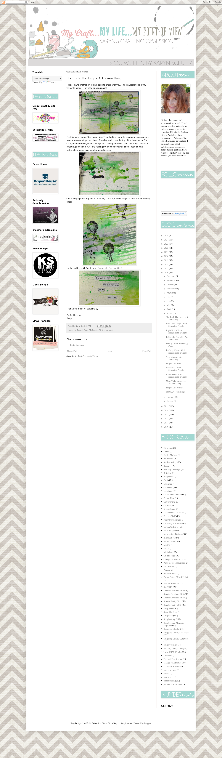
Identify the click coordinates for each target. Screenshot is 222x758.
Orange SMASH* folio (173, 559)
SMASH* (168, 586)
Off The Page (169, 555)
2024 (166, 239)
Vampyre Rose (170, 669)
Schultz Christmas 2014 (174, 590)
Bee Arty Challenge (172, 469)
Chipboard (168, 487)
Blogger (147, 723)
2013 (166, 414)
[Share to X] (104, 326)
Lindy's (167, 544)
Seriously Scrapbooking (174, 648)
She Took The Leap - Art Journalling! (177, 318)
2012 (166, 418)
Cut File (167, 505)
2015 (166, 406)
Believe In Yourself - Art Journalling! (177, 338)
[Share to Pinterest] (109, 326)
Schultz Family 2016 (172, 604)
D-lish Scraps (169, 508)
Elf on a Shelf (170, 516)
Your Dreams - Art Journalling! (174, 358)
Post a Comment (77, 344)
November (171, 280)
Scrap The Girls (170, 612)
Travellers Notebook (172, 666)
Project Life (169, 573)
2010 (166, 426)
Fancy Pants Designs (172, 519)
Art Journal (78, 330)
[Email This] (98, 326)
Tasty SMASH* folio (173, 652)
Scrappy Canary (170, 644)
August (170, 292)
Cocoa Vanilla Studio (173, 494)
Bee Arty (167, 465)
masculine (168, 677)
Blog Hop (168, 476)
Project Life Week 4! (175, 387)
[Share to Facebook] (106, 326)
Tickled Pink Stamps (172, 662)
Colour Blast (169, 498)
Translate (53, 82)
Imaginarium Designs (173, 534)
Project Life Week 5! (175, 363)
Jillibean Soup (170, 537)
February (171, 396)
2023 (166, 243)
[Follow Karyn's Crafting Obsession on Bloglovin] (174, 214)
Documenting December (174, 512)
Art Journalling (170, 462)
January (170, 401)
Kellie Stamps (169, 541)
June (169, 301)
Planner (167, 570)
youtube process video (173, 684)
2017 (166, 268)
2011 (166, 422)
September (171, 288)
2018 (166, 264)
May (169, 305)
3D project (168, 447)
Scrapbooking (169, 619)
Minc (166, 548)
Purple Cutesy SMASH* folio (176, 577)
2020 (166, 256)
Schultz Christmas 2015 (174, 594)
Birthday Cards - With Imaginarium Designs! (176, 351)
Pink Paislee (169, 566)
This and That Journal (173, 659)
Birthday (167, 472)
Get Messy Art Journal (173, 523)
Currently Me (169, 501)
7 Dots (166, 451)
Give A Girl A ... (171, 526)
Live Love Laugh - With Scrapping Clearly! (176, 325)
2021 (166, 252)
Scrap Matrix (169, 608)
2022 (166, 247)
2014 (166, 410)
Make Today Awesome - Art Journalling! (176, 382)
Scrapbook (168, 615)
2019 (166, 260)
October (170, 284)
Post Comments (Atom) (88, 356)
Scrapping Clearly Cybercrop (176, 638)
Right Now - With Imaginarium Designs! (176, 331)
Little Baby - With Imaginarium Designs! (176, 375)
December (171, 276)
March (170, 313)
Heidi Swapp (169, 530)
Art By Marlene (170, 455)
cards (166, 673)
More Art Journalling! (175, 391)
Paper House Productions (174, 562)
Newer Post (72, 350)
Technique (168, 655)
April (169, 309)
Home (109, 350)
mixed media (108, 330)
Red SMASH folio (171, 583)
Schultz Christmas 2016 (174, 597)
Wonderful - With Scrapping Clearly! (175, 369)
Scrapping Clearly (171, 628)
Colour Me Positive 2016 (110, 268)
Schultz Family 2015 (172, 601)
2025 (166, 235)
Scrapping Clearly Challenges (176, 632)
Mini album (169, 552)
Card (166, 480)
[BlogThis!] (101, 326)
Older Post (146, 350)
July (169, 296)
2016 (166, 272)
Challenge (168, 483)
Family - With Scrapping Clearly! (177, 345)
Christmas (168, 490)
